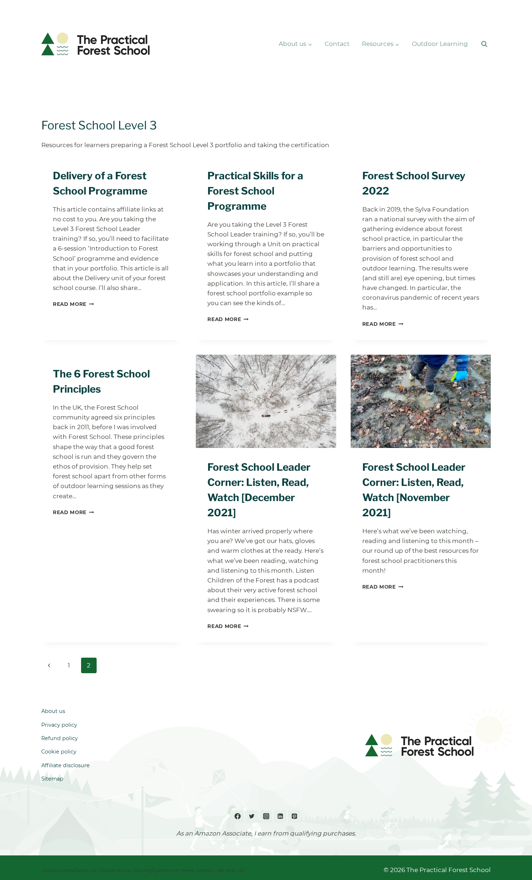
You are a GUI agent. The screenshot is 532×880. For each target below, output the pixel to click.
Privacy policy (59, 725)
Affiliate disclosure (65, 765)
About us (53, 711)
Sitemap (52, 779)
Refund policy (59, 738)
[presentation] (266, 401)
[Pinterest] (294, 816)
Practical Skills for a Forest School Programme (255, 191)
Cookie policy (58, 751)
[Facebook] (238, 816)
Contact (337, 43)
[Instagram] (266, 816)
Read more (73, 304)
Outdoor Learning (440, 43)
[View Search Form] (484, 44)
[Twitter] (252, 816)
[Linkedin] (280, 816)
